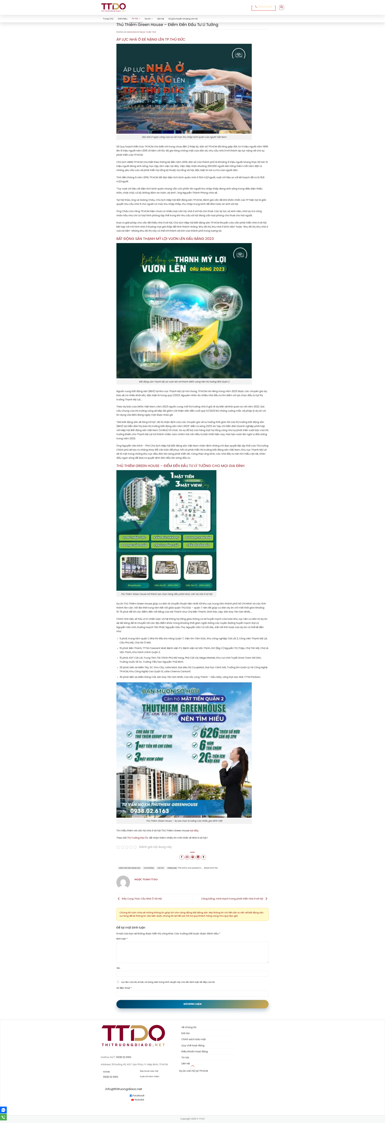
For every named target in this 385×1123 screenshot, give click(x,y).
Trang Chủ (108, 19)
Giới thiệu (122, 19)
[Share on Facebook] (181, 857)
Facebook (138, 1095)
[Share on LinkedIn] (198, 857)
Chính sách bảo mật (193, 1039)
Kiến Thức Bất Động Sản (129, 868)
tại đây (194, 830)
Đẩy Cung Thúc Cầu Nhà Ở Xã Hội (141, 898)
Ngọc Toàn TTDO (148, 32)
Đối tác (185, 1033)
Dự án (148, 19)
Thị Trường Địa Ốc (137, 838)
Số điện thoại (124, 988)
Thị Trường (149, 868)
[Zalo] (3, 1110)
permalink (172, 868)
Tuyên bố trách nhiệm (149, 1077)
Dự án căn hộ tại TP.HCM (193, 1071)
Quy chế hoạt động (192, 1045)
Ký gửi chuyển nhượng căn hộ (183, 19)
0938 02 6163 (123, 1057)
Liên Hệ (185, 1063)
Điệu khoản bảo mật (149, 1071)
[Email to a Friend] (187, 857)
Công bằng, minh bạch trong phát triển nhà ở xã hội (232, 898)
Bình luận (122, 939)
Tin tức (135, 19)
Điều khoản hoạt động (194, 1051)
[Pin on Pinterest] (192, 857)
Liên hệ (160, 19)
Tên (118, 968)
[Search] (281, 7)
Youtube (139, 1099)
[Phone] (3, 1117)
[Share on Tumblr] (203, 857)
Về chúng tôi (188, 1027)
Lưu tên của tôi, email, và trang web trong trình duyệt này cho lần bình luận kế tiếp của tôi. (168, 982)
